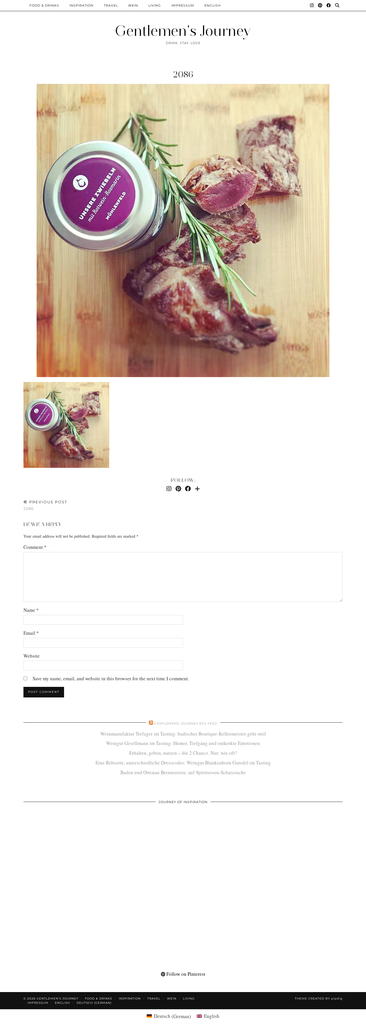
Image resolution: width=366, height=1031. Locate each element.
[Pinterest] (320, 5)
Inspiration (81, 5)
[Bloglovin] (197, 488)
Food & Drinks (44, 5)
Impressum (182, 5)
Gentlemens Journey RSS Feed (185, 723)
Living (154, 5)
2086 (183, 74)
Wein (133, 5)
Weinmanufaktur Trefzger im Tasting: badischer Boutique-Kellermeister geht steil (183, 733)
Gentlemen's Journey (183, 31)
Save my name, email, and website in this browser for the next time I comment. (111, 678)
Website (31, 655)
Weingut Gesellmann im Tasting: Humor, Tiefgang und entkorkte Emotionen (183, 743)
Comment (35, 547)
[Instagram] (312, 5)
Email (31, 633)
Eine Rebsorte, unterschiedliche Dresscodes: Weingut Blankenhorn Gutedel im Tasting (183, 762)
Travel (111, 5)
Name (31, 610)
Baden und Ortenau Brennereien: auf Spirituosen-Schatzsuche (183, 772)
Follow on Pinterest (185, 974)
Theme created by (319, 998)
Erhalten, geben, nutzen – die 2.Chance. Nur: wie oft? (183, 753)
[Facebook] (329, 5)
